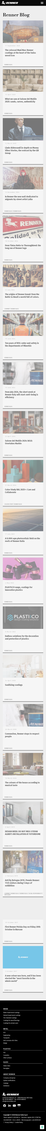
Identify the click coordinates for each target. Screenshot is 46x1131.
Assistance (6, 1086)
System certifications (9, 1080)
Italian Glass (6, 1066)
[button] (42, 3)
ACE (4, 1032)
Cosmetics (6, 1055)
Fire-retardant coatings (10, 1018)
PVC (4, 1052)
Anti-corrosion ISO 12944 (10, 1040)
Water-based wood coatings (11, 1012)
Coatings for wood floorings (11, 1020)
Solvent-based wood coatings (11, 1015)
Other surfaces (7, 1058)
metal (5, 1029)
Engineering (6, 1035)
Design (5, 1043)
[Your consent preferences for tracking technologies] (42, 1127)
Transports (6, 1038)
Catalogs (5, 1083)
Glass (5, 1062)
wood (5, 1009)
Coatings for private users (10, 1023)
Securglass (6, 1068)
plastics (6, 1049)
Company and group (9, 1078)
